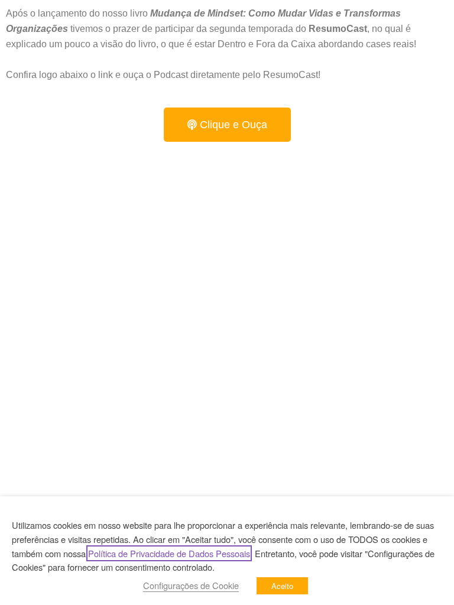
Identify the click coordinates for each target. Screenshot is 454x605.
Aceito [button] (282, 585)
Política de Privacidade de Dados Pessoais (169, 553)
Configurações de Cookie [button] (191, 585)
